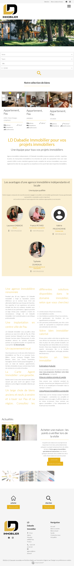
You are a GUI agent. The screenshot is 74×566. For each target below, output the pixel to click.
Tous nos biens (48, 507)
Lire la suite (54, 459)
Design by (39, 562)
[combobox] (37, 54)
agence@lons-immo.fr (31, 552)
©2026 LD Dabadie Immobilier (12, 560)
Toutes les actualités (55, 463)
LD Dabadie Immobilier (31, 525)
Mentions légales (29, 560)
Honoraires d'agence (42, 560)
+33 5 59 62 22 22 (16, 231)
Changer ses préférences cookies (61, 560)
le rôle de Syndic (19, 345)
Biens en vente (13, 507)
